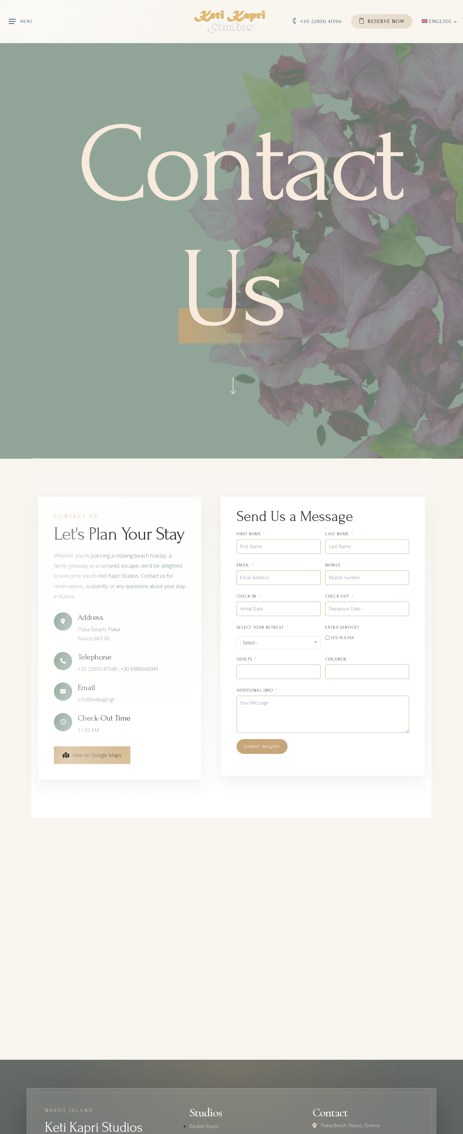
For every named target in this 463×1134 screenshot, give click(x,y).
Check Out (337, 596)
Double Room (204, 1126)
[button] (20, 21)
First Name (249, 534)
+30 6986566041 (140, 668)
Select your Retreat (260, 627)
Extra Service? (342, 627)
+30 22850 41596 (98, 668)
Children (335, 659)
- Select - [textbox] (249, 643)
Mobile (333, 565)
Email (243, 565)
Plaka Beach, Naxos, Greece (350, 1125)
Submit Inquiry (262, 746)
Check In (246, 596)
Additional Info (255, 690)
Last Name (337, 534)
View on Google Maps (97, 755)
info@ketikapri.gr (96, 699)
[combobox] (279, 643)
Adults (245, 659)
